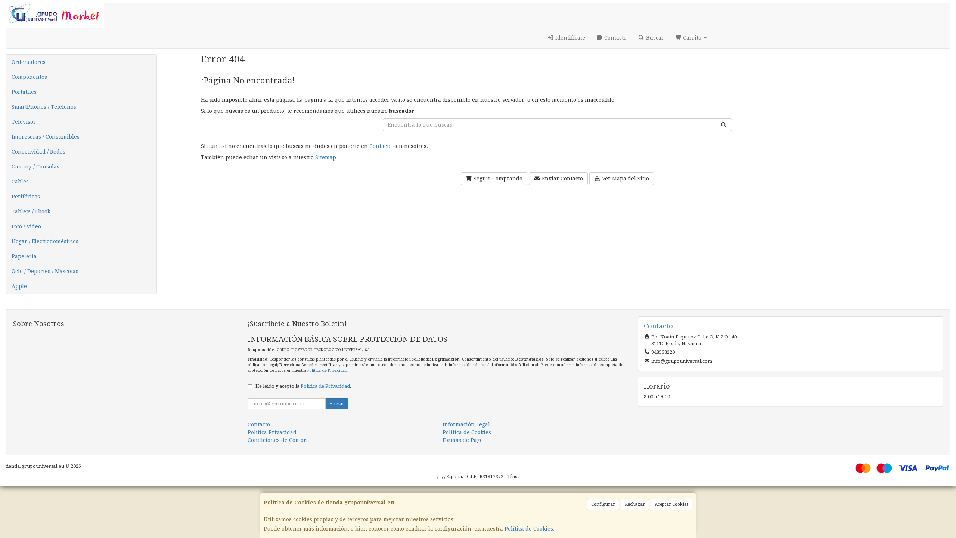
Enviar (336, 403)
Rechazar (635, 504)
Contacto (615, 38)
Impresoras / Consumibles (46, 137)
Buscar (654, 38)
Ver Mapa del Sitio (624, 179)
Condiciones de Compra (278, 440)
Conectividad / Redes (38, 152)
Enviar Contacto (561, 179)
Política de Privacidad (327, 370)
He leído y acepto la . (303, 386)
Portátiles (24, 92)
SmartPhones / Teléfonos (44, 107)
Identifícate (569, 38)
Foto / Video (26, 226)
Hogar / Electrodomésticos (45, 241)
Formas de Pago (463, 440)
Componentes (29, 77)
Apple (19, 286)
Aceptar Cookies (671, 504)
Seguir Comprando (497, 179)
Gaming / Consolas (35, 167)
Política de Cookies (529, 529)
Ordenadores (29, 62)
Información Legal (466, 424)
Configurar (603, 504)
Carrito (692, 38)
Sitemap (325, 157)
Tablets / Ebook (31, 211)
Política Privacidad (272, 432)
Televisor (24, 122)
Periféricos (26, 197)
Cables (20, 182)
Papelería (24, 256)
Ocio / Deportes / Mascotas (45, 271)
